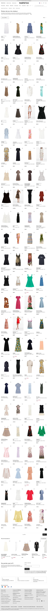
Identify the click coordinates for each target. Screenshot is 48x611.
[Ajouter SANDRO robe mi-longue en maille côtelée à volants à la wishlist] (46, 467)
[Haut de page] (46, 529)
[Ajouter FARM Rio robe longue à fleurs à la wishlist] (46, 317)
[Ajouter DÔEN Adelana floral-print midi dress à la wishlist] (34, 404)
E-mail (25, 564)
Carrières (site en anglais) (17, 595)
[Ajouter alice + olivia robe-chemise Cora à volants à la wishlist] (46, 489)
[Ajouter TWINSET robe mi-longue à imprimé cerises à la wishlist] (34, 446)
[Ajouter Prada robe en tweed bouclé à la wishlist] (34, 382)
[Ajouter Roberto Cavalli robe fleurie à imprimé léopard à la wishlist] (22, 404)
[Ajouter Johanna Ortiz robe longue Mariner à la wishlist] (11, 510)
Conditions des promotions (5, 601)
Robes (14, 8)
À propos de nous (16, 591)
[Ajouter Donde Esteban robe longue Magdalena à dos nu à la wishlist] (46, 22)
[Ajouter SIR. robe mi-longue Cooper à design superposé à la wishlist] (11, 85)
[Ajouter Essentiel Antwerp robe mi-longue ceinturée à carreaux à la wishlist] (22, 169)
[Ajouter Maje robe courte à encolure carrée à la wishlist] (34, 275)
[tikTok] (40, 601)
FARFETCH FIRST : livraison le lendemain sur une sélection (41, 592)
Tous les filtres (4, 17)
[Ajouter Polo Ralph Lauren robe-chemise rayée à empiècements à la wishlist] (11, 64)
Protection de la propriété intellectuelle (29, 606)
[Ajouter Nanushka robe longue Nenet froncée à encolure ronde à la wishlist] (46, 382)
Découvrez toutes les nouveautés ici (26, 0)
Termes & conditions (14, 606)
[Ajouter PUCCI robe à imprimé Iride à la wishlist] (22, 233)
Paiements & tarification (5, 598)
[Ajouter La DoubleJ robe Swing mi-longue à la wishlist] (46, 510)
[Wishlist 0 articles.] (44, 3)
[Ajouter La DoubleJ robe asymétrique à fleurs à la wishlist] (34, 254)
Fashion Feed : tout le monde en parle (41, 596)
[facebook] (42, 601)
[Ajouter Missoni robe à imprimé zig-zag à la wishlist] (11, 467)
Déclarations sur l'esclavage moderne (17, 599)
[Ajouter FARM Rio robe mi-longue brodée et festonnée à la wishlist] (22, 275)
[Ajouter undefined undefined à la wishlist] (10, 541)
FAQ (18, 579)
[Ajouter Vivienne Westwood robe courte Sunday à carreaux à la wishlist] (11, 446)
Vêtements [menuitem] (11, 5)
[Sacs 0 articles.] (46, 3)
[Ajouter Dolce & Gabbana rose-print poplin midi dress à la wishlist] (46, 43)
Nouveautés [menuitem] (3, 5)
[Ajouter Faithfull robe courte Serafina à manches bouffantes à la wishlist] (46, 127)
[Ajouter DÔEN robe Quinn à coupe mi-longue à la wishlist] (11, 339)
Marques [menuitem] (7, 5)
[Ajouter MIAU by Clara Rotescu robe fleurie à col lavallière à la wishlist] (34, 296)
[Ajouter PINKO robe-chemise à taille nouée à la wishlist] (34, 360)
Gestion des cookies (39, 606)
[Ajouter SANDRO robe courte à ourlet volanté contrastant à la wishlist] (46, 404)
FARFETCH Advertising (16, 601)
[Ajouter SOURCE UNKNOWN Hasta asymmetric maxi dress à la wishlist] (22, 22)
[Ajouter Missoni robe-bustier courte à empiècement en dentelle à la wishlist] (34, 233)
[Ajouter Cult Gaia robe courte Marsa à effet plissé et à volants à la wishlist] (34, 22)
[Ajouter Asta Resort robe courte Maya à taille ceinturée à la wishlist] (22, 510)
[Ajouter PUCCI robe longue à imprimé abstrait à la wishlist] (34, 127)
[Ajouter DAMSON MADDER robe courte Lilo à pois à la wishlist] (34, 43)
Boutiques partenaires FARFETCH (16, 594)
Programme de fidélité (28, 593)
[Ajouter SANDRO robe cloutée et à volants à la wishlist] (11, 275)
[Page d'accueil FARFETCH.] (24, 3)
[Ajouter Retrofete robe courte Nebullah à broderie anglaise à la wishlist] (22, 317)
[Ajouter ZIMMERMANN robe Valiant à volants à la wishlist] (34, 212)
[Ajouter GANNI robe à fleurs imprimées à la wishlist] (22, 339)
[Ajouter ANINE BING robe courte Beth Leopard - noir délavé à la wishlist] (46, 254)
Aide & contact (3, 591)
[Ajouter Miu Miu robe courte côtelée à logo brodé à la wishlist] (11, 233)
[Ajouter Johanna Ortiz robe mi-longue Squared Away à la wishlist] (46, 64)
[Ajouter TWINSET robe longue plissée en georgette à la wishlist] (46, 190)
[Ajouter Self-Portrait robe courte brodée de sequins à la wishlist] (22, 382)
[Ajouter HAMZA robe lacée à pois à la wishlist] (46, 169)
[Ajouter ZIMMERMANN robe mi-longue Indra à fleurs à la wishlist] (11, 404)
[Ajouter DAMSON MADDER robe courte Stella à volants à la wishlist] (11, 212)
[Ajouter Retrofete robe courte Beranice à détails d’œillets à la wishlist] (34, 106)
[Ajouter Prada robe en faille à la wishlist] (11, 22)
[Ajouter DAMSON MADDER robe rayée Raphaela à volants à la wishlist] (22, 296)
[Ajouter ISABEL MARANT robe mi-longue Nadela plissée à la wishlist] (34, 190)
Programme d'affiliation (28, 591)
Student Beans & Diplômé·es (29, 597)
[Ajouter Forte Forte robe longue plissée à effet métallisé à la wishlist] (34, 148)
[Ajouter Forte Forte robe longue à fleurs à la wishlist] (34, 467)
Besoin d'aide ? (36, 579)
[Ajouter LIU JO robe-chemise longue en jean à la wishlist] (11, 360)
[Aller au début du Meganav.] (32, 6)
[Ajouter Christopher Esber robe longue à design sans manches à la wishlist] (22, 446)
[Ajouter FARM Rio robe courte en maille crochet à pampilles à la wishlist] (46, 425)
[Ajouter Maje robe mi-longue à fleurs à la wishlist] (22, 212)
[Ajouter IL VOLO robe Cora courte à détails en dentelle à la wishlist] (22, 254)
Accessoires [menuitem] (24, 5)
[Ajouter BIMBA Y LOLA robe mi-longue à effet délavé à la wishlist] (46, 339)
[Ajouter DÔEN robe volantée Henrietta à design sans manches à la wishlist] (22, 489)
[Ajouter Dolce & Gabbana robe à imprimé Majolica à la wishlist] (11, 317)
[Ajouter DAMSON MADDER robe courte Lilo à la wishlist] (11, 425)
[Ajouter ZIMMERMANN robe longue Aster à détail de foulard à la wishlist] (11, 489)
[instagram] (37, 601)
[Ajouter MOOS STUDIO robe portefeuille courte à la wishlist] (34, 85)
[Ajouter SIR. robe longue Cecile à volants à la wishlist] (22, 425)
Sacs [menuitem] (20, 5)
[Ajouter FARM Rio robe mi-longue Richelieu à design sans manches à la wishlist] (34, 64)
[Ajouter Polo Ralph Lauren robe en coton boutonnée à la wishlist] (11, 382)
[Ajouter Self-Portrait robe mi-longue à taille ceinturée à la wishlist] (22, 467)
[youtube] (44, 601)
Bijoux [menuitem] (28, 5)
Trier (44, 17)
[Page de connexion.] (42, 3)
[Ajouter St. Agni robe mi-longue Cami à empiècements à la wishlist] (22, 106)
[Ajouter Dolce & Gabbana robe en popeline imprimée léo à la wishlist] (22, 190)
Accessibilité (20, 606)
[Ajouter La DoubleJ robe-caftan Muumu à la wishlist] (11, 148)
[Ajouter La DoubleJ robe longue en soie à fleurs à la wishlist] (46, 360)
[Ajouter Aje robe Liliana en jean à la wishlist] (11, 106)
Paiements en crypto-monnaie (6, 599)
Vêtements (10, 8)
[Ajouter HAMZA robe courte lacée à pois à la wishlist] (22, 43)
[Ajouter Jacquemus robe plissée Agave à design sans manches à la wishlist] (22, 127)
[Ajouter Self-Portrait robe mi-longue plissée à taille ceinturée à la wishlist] (46, 148)
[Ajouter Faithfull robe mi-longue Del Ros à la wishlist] (46, 275)
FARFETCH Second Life (40, 594)
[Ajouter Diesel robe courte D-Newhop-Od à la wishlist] (11, 190)
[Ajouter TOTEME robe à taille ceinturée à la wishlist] (11, 127)
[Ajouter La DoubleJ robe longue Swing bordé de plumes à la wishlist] (46, 446)
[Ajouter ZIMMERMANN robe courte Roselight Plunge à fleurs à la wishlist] (22, 64)
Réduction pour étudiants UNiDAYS (29, 595)
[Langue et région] (40, 3)
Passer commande (5, 579)
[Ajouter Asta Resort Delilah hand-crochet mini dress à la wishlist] (11, 169)
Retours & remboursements (5, 596)
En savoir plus (43, 538)
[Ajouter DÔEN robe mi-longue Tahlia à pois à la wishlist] (11, 43)
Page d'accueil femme (4, 8)
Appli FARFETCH (15, 597)
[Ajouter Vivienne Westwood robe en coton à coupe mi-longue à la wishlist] (46, 106)
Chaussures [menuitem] (16, 5)
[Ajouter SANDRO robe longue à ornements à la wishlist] (22, 148)
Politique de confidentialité (5, 606)
